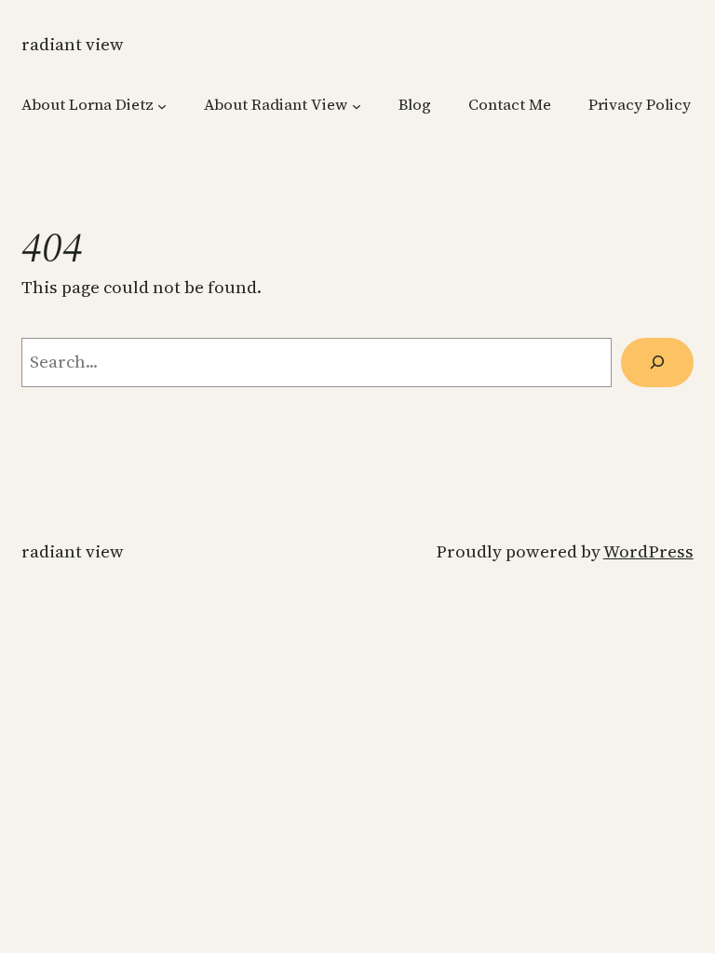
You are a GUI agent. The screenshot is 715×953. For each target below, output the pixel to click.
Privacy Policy (639, 104)
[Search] (657, 362)
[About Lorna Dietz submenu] (162, 105)
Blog (414, 104)
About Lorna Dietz (87, 104)
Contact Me (509, 104)
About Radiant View (275, 104)
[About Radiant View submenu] (356, 105)
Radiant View (72, 44)
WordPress (648, 551)
